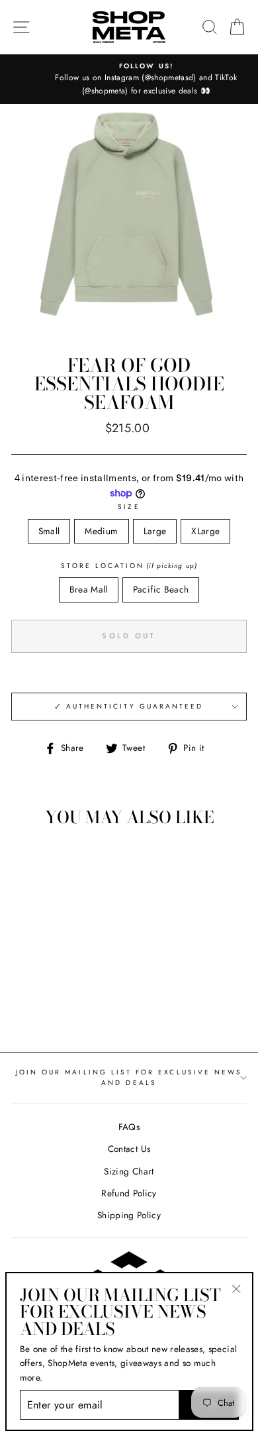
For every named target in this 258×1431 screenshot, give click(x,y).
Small (49, 531)
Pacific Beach (161, 589)
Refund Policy (128, 1193)
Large (155, 531)
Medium (101, 531)
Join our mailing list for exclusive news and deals (129, 1077)
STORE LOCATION (128, 566)
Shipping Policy (129, 1215)
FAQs (129, 1126)
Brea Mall (88, 589)
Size (129, 507)
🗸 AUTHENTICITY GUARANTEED (129, 706)
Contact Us (129, 1148)
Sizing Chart (128, 1171)
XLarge (205, 531)
